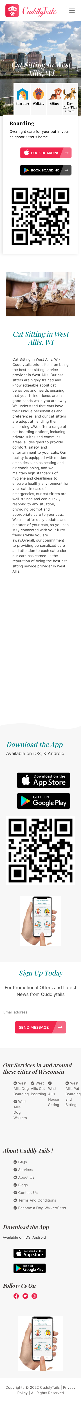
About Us (25, 1177)
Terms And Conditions (36, 1200)
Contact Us (27, 1192)
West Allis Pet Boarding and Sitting (73, 1094)
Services (25, 1169)
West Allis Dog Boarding (21, 1088)
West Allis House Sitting (53, 1096)
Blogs (22, 1185)
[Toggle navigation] (72, 10)
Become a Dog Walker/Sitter (41, 1208)
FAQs (22, 1162)
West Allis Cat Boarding (38, 1088)
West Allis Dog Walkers (20, 1109)
